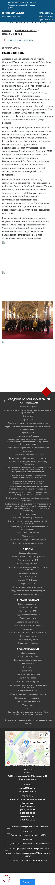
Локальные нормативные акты (28, 660)
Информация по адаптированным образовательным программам (28, 482)
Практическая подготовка (28, 674)
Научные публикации (28, 573)
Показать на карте (27, 779)
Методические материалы (28, 681)
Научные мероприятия (27, 564)
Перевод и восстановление (27, 698)
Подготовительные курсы (28, 615)
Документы (28, 416)
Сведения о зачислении (28, 622)
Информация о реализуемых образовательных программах (28, 499)
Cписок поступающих (27, 643)
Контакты (27, 629)
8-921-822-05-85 (27, 812)
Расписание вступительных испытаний (28, 632)
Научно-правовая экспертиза (28, 594)
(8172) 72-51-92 (27, 809)
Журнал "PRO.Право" (28, 580)
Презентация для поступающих (28, 625)
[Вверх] (6, 878)
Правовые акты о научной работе (28, 556)
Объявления (28, 664)
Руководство (28, 432)
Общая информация (27, 553)
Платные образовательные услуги (28, 455)
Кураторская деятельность (28, 701)
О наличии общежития (28, 532)
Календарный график (28, 656)
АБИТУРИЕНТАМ (29, 599)
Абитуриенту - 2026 (28, 611)
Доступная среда (28, 514)
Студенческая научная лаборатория (28, 591)
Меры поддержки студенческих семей (28, 694)
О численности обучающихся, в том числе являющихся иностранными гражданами (28, 488)
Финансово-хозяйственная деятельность (28, 458)
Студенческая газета (28, 691)
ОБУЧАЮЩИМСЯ (29, 648)
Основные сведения (28, 407)
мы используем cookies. (27, 877)
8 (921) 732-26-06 (46, 20)
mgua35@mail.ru (27, 788)
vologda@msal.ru (27, 791)
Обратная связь (28, 653)
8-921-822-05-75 (27, 816)
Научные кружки (28, 577)
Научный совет (28, 584)
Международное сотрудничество (27, 517)
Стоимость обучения (28, 640)
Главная (6, 30)
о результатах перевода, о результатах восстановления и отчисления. (28, 476)
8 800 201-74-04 (13, 13)
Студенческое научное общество (27, 587)
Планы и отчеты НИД (28, 560)
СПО (28, 709)
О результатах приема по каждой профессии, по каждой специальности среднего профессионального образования (28, 469)
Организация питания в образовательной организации (28, 522)
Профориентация (28, 618)
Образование (28, 420)
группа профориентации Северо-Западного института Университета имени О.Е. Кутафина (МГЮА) (28, 852)
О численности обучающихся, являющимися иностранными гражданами (28, 493)
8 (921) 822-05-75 (46, 16)
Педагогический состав (28, 436)
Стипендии (28, 451)
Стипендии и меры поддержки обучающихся (28, 447)
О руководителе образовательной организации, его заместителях (27, 428)
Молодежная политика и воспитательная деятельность (27, 686)
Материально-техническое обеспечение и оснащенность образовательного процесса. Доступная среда (27, 442)
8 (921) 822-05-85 (46, 13)
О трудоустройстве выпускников (27, 543)
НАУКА (29, 548)
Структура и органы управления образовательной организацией (27, 411)
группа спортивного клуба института (29, 860)
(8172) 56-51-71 (27, 806)
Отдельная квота (28, 636)
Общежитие (27, 705)
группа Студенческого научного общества (29, 843)
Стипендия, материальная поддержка (28, 540)
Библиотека (27, 671)
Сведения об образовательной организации (29, 401)
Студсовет (28, 667)
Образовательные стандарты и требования (28, 423)
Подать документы (28, 608)
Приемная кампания (28, 604)
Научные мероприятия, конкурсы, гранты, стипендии (28, 568)
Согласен (27, 882)
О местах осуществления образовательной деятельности (28, 528)
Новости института (26, 30)
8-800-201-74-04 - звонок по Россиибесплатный (27, 801)
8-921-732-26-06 (27, 819)
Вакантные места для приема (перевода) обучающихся (28, 463)
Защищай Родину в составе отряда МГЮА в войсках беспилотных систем (28, 713)
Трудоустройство (28, 678)
